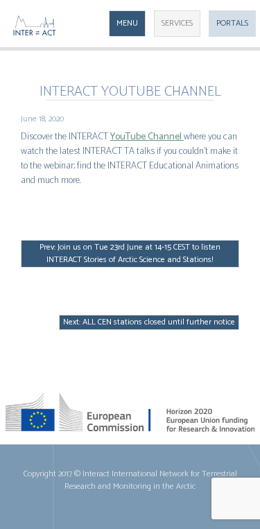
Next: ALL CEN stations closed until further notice (149, 322)
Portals (232, 23)
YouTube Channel (147, 137)
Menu (127, 23)
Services (177, 23)
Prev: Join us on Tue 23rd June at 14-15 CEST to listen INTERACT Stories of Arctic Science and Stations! (130, 253)
